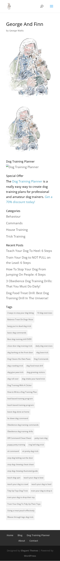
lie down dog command (17, 418)
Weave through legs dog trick (20, 517)
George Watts (16, 30)
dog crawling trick (15, 365)
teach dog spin (13, 477)
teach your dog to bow (33, 477)
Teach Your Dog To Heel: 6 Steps (29, 251)
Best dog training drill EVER (19, 339)
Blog (20, 535)
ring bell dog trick (36, 444)
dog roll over (13, 378)
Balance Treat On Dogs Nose (20, 319)
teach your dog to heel (41, 484)
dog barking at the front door (20, 352)
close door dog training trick (19, 346)
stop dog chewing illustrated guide (22, 471)
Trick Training (15, 236)
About (21, 540)
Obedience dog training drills (20, 431)
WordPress (30, 555)
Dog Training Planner (38, 535)
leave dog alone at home (18, 411)
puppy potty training (16, 444)
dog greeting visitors (36, 372)
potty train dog (41, 438)
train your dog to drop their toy (21, 497)
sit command (13, 451)
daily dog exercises (44, 346)
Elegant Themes (29, 550)
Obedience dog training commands (23, 425)
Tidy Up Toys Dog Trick (17, 490)
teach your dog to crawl (17, 484)
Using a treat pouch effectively (20, 510)
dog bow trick (42, 352)
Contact (33, 540)
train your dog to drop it (41, 490)
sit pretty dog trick (30, 451)
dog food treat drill (34, 365)
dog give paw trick (15, 372)
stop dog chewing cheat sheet (20, 464)
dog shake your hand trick (33, 378)
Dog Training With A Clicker (19, 385)
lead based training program (20, 398)
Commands (14, 223)
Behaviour (13, 216)
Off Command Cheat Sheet (19, 438)
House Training (17, 230)
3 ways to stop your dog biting (20, 313)
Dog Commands (41, 359)
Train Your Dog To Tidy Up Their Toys (23, 504)
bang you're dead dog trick (19, 326)
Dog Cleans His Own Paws (19, 359)
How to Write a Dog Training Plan (22, 392)
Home (10, 535)
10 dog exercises (44, 313)
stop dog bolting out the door (20, 458)
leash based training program (20, 405)
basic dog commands (16, 332)
